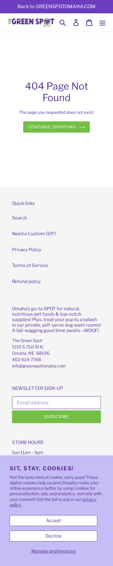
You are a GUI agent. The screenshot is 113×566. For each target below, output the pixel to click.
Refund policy (26, 281)
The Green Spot (27, 340)
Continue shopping (52, 126)
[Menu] (102, 22)
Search (19, 218)
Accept (53, 520)
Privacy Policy (26, 249)
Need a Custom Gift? (34, 233)
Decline (54, 536)
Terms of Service (30, 265)
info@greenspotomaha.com (39, 365)
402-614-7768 (26, 359)
